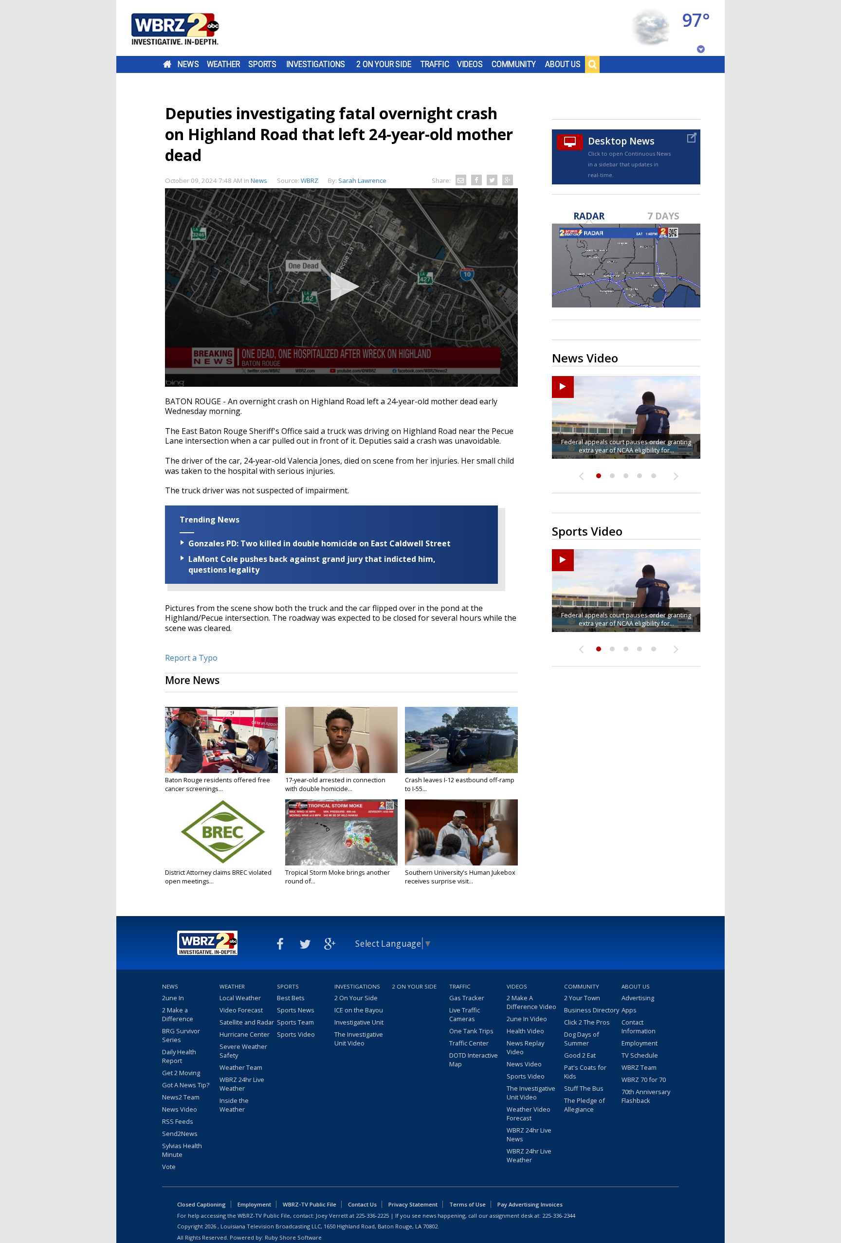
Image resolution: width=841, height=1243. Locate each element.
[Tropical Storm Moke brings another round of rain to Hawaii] (341, 832)
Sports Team (295, 1022)
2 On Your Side (383, 64)
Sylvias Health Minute (182, 1150)
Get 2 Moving (181, 1072)
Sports (262, 64)
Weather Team (240, 1067)
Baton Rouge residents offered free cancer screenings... (217, 784)
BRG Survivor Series (181, 1035)
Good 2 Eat (580, 1055)
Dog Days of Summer (581, 1038)
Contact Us (362, 1204)
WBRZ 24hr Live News (529, 1134)
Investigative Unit (359, 1022)
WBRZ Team (639, 1067)
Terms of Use (467, 1204)
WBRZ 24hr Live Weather (241, 1084)
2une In (173, 997)
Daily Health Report (179, 1056)
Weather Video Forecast (528, 1113)
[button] (341, 286)
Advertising (638, 997)
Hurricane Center (244, 1034)
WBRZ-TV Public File (309, 1204)
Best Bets (291, 997)
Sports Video (296, 1034)
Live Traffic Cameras (464, 1014)
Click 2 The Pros (587, 1022)
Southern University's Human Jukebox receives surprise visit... (460, 876)
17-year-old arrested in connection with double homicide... (335, 784)
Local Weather (240, 997)
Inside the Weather (234, 1105)
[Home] (186, 28)
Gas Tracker (466, 997)
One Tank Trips (471, 1031)
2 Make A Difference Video (531, 1002)
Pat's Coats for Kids (585, 1072)
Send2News (180, 1133)
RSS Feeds (177, 1121)
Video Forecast (241, 1010)
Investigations (316, 64)
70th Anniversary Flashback (646, 1096)
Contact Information (639, 1026)
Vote (169, 1166)
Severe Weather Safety (243, 1051)
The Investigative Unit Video (358, 1038)
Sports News (295, 1010)
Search (592, 64)
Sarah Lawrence (362, 180)
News (188, 64)
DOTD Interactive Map (473, 1059)
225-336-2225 (372, 1215)
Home (167, 64)
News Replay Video (525, 1047)
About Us (563, 64)
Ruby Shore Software (293, 1237)
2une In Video (527, 1018)
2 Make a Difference (177, 1014)
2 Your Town (582, 997)
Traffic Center (469, 1043)
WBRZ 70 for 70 (644, 1079)
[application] (341, 287)
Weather (223, 64)
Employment (640, 1043)
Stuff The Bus (583, 1088)
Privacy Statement (413, 1204)
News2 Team (181, 1097)
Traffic (434, 64)
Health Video (525, 1031)
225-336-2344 (558, 1215)
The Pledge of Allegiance (584, 1105)
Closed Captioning (201, 1204)
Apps (629, 1010)
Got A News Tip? (185, 1085)
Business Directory (591, 1010)
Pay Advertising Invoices (530, 1204)
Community (514, 64)
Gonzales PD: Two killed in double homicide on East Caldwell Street (319, 543)
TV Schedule (640, 1055)
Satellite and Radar (246, 1022)
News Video (179, 1109)
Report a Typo (191, 657)
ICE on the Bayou (358, 1010)
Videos (470, 64)
